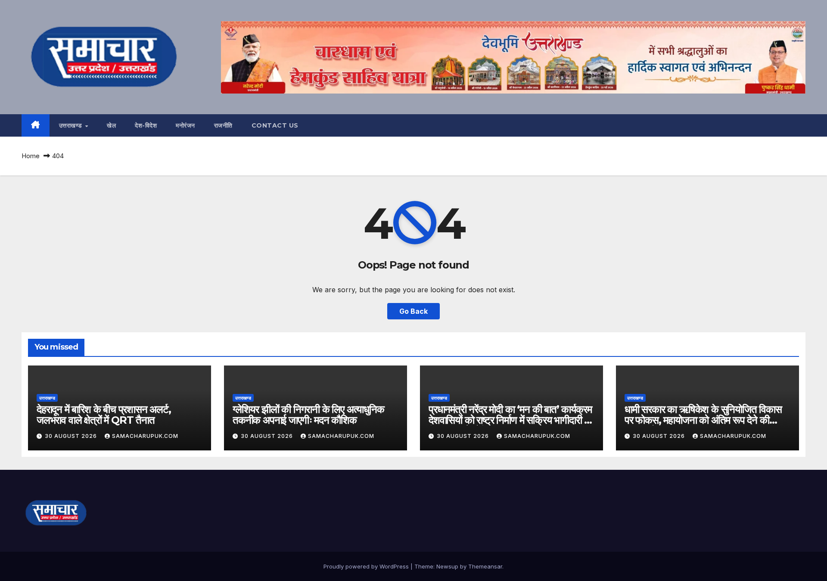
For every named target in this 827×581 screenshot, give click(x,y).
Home (31, 156)
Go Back (413, 311)
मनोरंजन (185, 125)
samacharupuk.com (145, 436)
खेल (111, 125)
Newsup (447, 566)
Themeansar (485, 566)
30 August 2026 (72, 436)
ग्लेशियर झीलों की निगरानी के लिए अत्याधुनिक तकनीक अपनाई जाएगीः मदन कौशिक (308, 414)
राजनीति (223, 125)
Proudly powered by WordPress (366, 566)
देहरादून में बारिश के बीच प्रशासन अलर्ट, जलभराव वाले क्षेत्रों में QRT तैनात (104, 414)
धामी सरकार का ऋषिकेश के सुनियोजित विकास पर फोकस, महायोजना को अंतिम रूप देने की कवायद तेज (703, 420)
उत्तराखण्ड (71, 125)
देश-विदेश (146, 125)
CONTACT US (275, 125)
